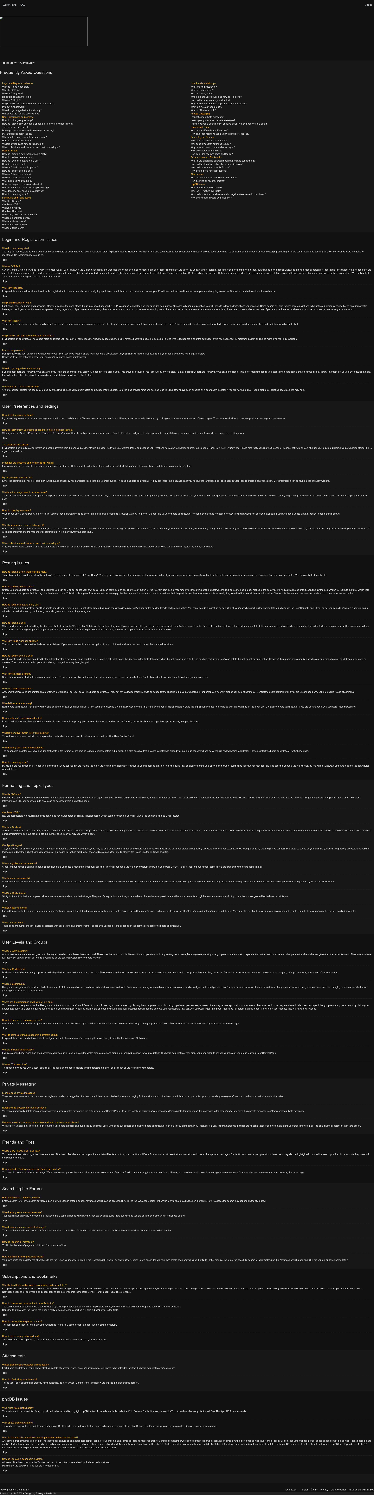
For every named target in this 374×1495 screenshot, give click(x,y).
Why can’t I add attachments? (17, 177)
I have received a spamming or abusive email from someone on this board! (229, 123)
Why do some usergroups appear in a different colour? (219, 103)
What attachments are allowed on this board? (214, 177)
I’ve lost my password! (13, 106)
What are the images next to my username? (24, 137)
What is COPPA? (11, 90)
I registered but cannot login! (16, 96)
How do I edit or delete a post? (18, 157)
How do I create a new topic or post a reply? (24, 154)
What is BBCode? (11, 201)
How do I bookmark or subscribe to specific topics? (217, 164)
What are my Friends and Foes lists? (209, 130)
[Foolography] (44, 31)
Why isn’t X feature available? (206, 191)
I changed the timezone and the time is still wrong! (28, 130)
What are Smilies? (11, 207)
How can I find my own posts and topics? (212, 154)
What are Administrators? (204, 86)
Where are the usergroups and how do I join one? (216, 96)
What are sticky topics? (14, 221)
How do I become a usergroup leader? (210, 100)
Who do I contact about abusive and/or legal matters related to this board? (228, 194)
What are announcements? (16, 217)
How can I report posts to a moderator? (22, 184)
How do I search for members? (206, 150)
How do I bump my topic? (15, 194)
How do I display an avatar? (16, 140)
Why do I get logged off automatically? (22, 110)
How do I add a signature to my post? (21, 160)
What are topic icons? (13, 228)
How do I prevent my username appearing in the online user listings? (37, 123)
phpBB (315, 480)
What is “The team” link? (203, 110)
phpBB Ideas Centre (141, 1426)
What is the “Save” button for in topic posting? (25, 187)
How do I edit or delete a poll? (17, 170)
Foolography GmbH (46, 1493)
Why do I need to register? (15, 86)
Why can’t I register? (12, 93)
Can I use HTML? (11, 204)
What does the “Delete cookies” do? (20, 113)
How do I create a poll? (14, 164)
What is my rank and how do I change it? (23, 143)
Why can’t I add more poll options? (20, 167)
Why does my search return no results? (211, 143)
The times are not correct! (15, 127)
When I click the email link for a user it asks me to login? (31, 147)
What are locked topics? (14, 224)
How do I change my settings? (17, 120)
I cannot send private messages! (207, 117)
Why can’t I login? (11, 100)
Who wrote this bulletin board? (206, 187)
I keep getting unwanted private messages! (213, 120)
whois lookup (214, 1440)
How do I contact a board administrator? (211, 197)
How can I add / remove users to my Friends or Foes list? (220, 133)
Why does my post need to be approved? (23, 191)
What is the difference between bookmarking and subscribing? (223, 160)
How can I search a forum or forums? (209, 140)
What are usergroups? (202, 93)
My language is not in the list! (17, 133)
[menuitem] (22, 4)
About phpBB (223, 1411)
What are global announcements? (19, 214)
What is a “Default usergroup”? (206, 106)
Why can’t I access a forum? (16, 174)
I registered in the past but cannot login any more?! (28, 103)
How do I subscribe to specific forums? (210, 167)
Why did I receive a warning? (17, 180)
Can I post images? (12, 211)
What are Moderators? (202, 90)
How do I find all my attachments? (208, 180)
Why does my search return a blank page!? (213, 147)
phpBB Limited (88, 1411)
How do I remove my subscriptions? (209, 170)
